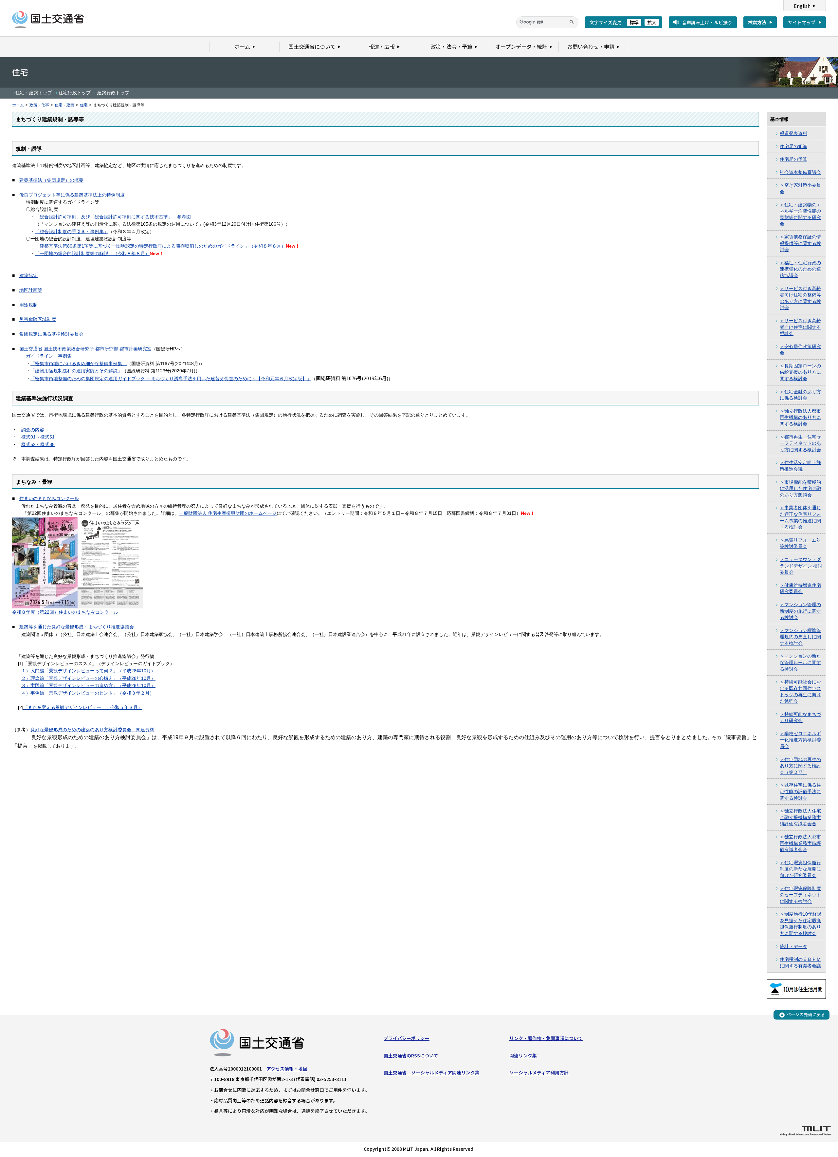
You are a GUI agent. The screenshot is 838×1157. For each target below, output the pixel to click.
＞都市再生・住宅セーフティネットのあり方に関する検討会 (800, 443)
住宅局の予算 (793, 159)
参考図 (184, 216)
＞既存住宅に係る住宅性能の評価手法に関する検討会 (800, 791)
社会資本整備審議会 (800, 172)
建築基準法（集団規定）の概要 (51, 180)
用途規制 (28, 305)
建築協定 (28, 275)
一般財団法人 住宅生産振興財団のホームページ (228, 513)
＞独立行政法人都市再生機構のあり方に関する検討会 (800, 417)
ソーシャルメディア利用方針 (539, 1072)
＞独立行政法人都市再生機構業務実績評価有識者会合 (800, 843)
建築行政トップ (113, 92)
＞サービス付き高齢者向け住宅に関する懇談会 (800, 327)
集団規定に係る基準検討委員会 (51, 334)
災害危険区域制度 (37, 319)
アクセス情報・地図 (286, 1068)
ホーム (18, 105)
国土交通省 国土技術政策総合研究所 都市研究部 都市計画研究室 (85, 348)
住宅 (84, 105)
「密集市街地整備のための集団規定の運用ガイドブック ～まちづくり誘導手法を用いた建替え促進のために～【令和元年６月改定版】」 (170, 378)
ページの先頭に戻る (806, 1015)
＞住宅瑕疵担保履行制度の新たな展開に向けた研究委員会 (800, 869)
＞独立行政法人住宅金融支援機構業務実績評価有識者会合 (800, 817)
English (802, 6)
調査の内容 (32, 429)
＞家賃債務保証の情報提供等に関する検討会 (800, 243)
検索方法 (757, 22)
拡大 (651, 22)
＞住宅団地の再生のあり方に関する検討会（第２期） (800, 766)
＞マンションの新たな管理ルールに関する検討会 (800, 662)
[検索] (572, 22)
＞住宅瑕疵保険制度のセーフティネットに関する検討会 (800, 895)
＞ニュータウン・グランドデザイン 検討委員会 (801, 566)
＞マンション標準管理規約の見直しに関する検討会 (800, 637)
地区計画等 (30, 290)
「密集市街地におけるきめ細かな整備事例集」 (78, 363)
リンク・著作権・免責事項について (546, 1038)
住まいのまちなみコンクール (49, 498)
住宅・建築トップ (33, 92)
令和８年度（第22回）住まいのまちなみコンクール (65, 612)
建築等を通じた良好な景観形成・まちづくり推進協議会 (76, 626)
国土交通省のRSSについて (411, 1055)
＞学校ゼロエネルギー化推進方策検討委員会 (800, 740)
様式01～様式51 (38, 436)
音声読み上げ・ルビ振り (707, 22)
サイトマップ (801, 22)
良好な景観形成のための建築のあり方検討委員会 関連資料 (92, 729)
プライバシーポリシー (406, 1038)
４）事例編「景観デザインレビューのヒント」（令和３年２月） (87, 693)
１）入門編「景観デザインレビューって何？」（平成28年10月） (88, 670)
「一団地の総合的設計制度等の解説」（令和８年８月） (92, 253)
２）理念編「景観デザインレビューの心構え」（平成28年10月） (88, 678)
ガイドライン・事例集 (49, 356)
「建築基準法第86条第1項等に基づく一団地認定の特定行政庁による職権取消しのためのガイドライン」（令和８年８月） (160, 246)
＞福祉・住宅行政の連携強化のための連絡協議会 (800, 269)
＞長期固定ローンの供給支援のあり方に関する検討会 (800, 372)
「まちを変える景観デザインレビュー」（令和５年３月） (82, 707)
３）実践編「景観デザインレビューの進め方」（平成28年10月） (88, 685)
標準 (634, 22)
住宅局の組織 (793, 146)
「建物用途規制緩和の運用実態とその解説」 (76, 370)
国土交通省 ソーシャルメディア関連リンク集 (432, 1072)
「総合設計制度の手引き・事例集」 (71, 231)
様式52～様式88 (38, 444)
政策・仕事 (39, 105)
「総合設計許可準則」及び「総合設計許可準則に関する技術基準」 (104, 216)
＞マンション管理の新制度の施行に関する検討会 (800, 611)
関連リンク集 (523, 1055)
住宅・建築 (64, 105)
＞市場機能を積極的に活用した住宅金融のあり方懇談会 (800, 488)
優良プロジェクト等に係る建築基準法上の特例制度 (72, 194)
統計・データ (793, 946)
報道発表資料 (793, 133)
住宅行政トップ (75, 92)
